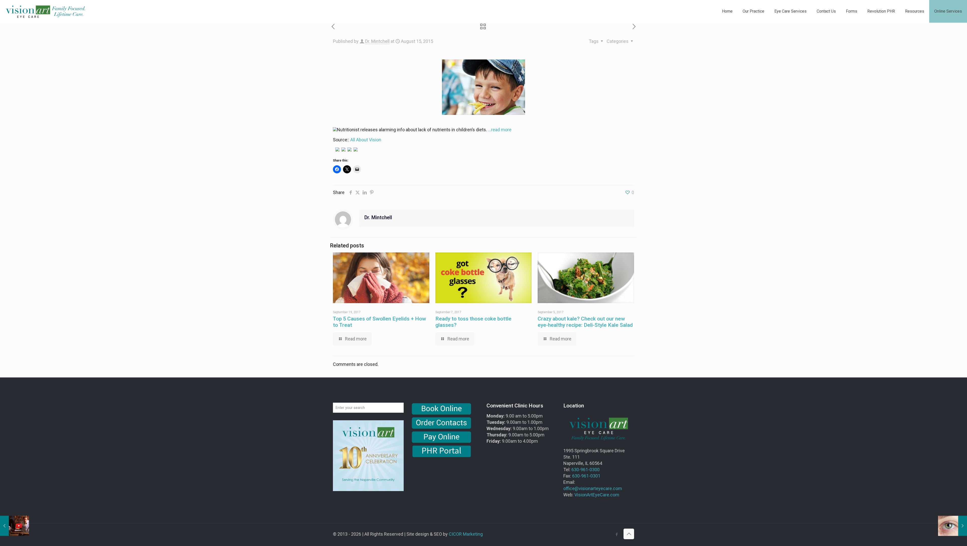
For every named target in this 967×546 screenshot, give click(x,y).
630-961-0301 (586, 475)
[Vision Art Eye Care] (45, 11)
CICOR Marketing (466, 534)
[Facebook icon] (616, 534)
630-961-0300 (585, 469)
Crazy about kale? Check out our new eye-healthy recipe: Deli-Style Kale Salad (585, 322)
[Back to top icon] (629, 534)
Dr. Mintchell (377, 41)
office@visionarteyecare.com (592, 488)
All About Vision (365, 139)
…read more (499, 129)
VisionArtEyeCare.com (596, 494)
